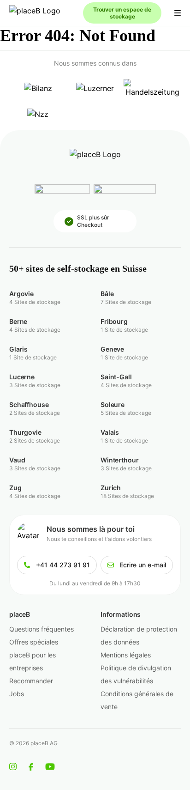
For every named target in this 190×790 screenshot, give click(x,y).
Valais (110, 432)
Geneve (112, 349)
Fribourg (114, 321)
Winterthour (119, 460)
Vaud (17, 460)
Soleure (113, 404)
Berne (18, 321)
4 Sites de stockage (34, 301)
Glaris (18, 349)
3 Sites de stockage (34, 385)
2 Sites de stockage (34, 412)
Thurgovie (25, 432)
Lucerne (22, 377)
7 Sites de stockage (126, 301)
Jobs (16, 694)
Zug (15, 488)
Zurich (111, 488)
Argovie (21, 294)
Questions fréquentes (41, 629)
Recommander (31, 681)
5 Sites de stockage (126, 412)
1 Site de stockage (124, 329)
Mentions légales (126, 655)
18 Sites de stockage (127, 495)
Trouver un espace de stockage (122, 13)
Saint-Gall (116, 377)
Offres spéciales (33, 642)
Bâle (107, 294)
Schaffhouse (28, 404)
